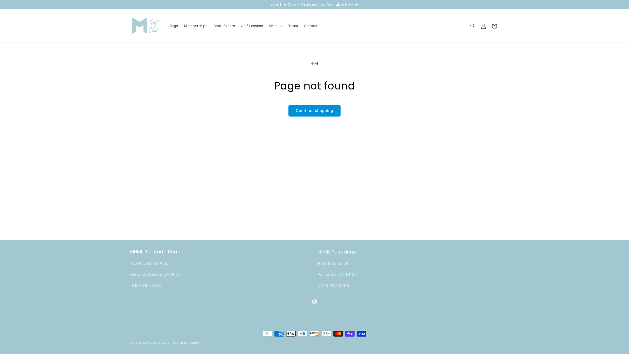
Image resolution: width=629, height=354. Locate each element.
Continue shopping (314, 110)
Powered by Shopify (185, 342)
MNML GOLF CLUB (156, 342)
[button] (275, 26)
